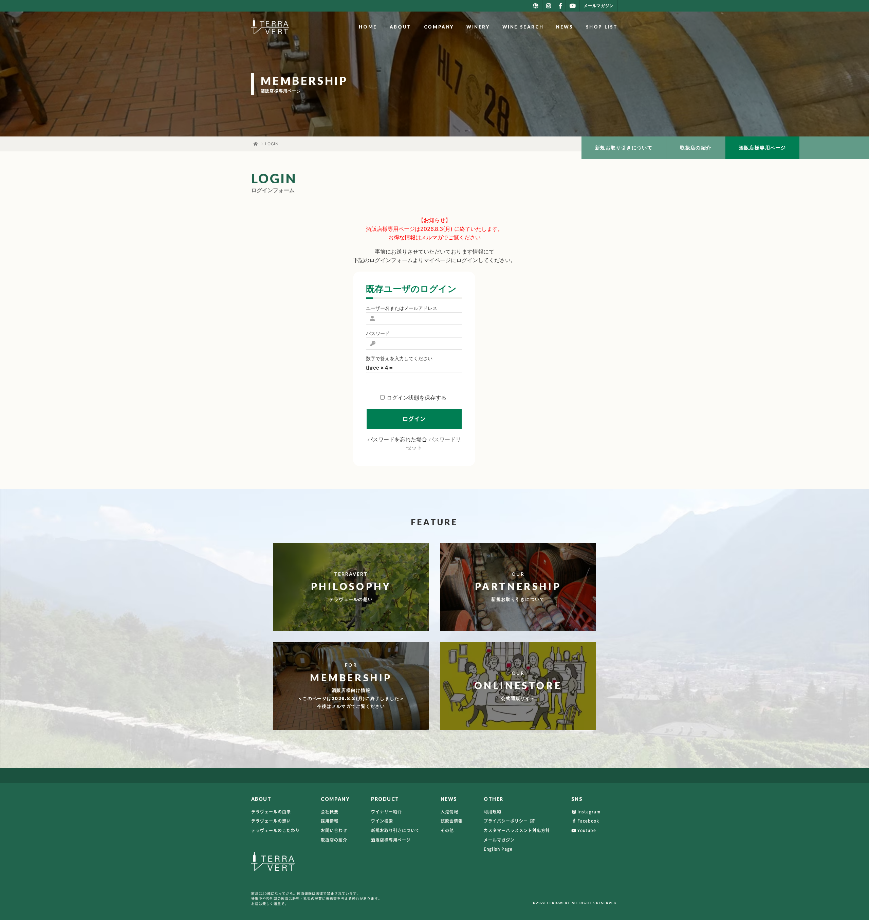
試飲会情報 (452, 821)
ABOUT (400, 27)
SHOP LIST (602, 27)
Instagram (588, 812)
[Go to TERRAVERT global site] (535, 6)
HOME (368, 27)
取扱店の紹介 (695, 147)
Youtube (586, 830)
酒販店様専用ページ (762, 147)
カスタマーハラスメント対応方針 (517, 830)
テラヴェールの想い (271, 821)
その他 (447, 830)
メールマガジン (499, 840)
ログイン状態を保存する (416, 398)
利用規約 (492, 812)
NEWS (564, 27)
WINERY (478, 27)
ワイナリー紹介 (386, 812)
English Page (498, 849)
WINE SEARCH (523, 27)
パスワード (378, 333)
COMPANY (439, 27)
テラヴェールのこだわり (275, 830)
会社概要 (329, 812)
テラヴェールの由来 (271, 812)
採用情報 (329, 821)
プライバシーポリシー (506, 821)
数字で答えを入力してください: (400, 358)
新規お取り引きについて (623, 147)
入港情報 (449, 812)
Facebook (588, 821)
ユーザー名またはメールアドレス (401, 308)
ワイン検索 (382, 821)
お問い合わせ (334, 830)
